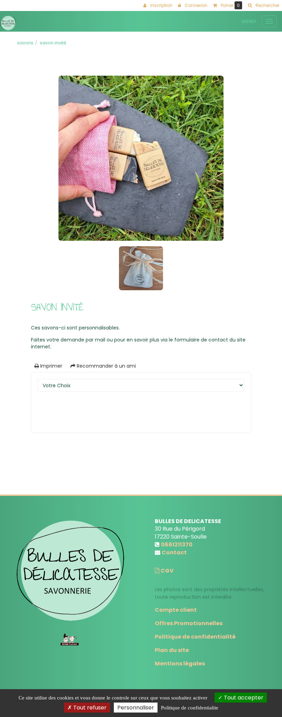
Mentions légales (180, 663)
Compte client (176, 610)
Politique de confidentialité (195, 637)
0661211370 (177, 544)
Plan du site (172, 650)
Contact (174, 552)
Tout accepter (243, 698)
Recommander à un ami (105, 365)
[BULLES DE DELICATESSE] (8, 23)
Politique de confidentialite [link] (189, 707)
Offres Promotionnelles (189, 623)
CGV (167, 571)
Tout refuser (89, 707)
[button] (263, 5)
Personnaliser (135, 707)
